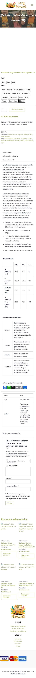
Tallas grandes (5, 136)
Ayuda (18, 646)
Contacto (18, 644)
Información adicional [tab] (10, 156)
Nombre (9, 478)
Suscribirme (18, 641)
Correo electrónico (12, 486)
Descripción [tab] (7, 152)
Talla (2, 78)
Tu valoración (12, 465)
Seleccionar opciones (7, 554)
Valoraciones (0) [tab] (9, 160)
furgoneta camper (26, 138)
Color (3, 85)
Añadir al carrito (17, 109)
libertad (3, 140)
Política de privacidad (18, 626)
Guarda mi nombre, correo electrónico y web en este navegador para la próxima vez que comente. (18, 496)
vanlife (22, 140)
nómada (16, 140)
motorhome (10, 140)
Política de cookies (18, 629)
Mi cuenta (18, 639)
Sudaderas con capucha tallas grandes (20, 134)
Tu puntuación (11, 461)
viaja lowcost (29, 140)
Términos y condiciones (18, 631)
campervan (17, 138)
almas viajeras (8, 138)
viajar (2, 143)
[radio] (3, 82)
